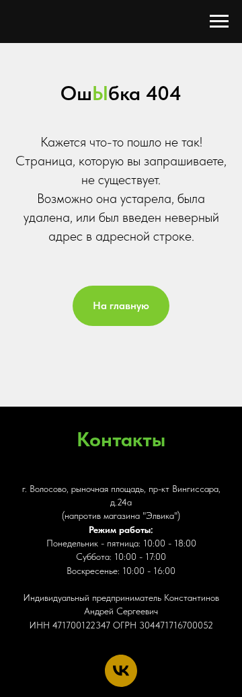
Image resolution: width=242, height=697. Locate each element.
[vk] (121, 671)
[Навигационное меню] (219, 21)
